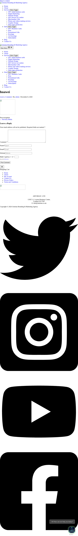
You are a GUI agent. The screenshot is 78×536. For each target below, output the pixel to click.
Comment (4, 142)
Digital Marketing (14, 14)
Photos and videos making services (19, 21)
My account (8, 176)
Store (5, 26)
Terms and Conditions (11, 182)
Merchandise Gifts (14, 19)
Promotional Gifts (14, 32)
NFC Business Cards (15, 29)
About (6, 8)
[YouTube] (39, 446)
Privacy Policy (8, 180)
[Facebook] (39, 535)
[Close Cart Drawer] (2, 167)
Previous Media (6, 119)
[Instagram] (39, 376)
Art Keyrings (12, 36)
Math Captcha (4, 157)
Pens (9, 30)
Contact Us (7, 41)
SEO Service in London (16, 17)
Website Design (13, 15)
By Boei (71, 534)
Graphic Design (13, 23)
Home (6, 6)
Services (6, 10)
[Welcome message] (72, 530)
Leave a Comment (6, 97)
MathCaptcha (6, 159)
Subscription (12, 38)
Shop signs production (15, 25)
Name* (2, 145)
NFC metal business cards (16, 12)
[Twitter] (39, 286)
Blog (5, 39)
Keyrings (11, 34)
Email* (2, 149)
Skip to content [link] (5, 1)
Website (2, 153)
